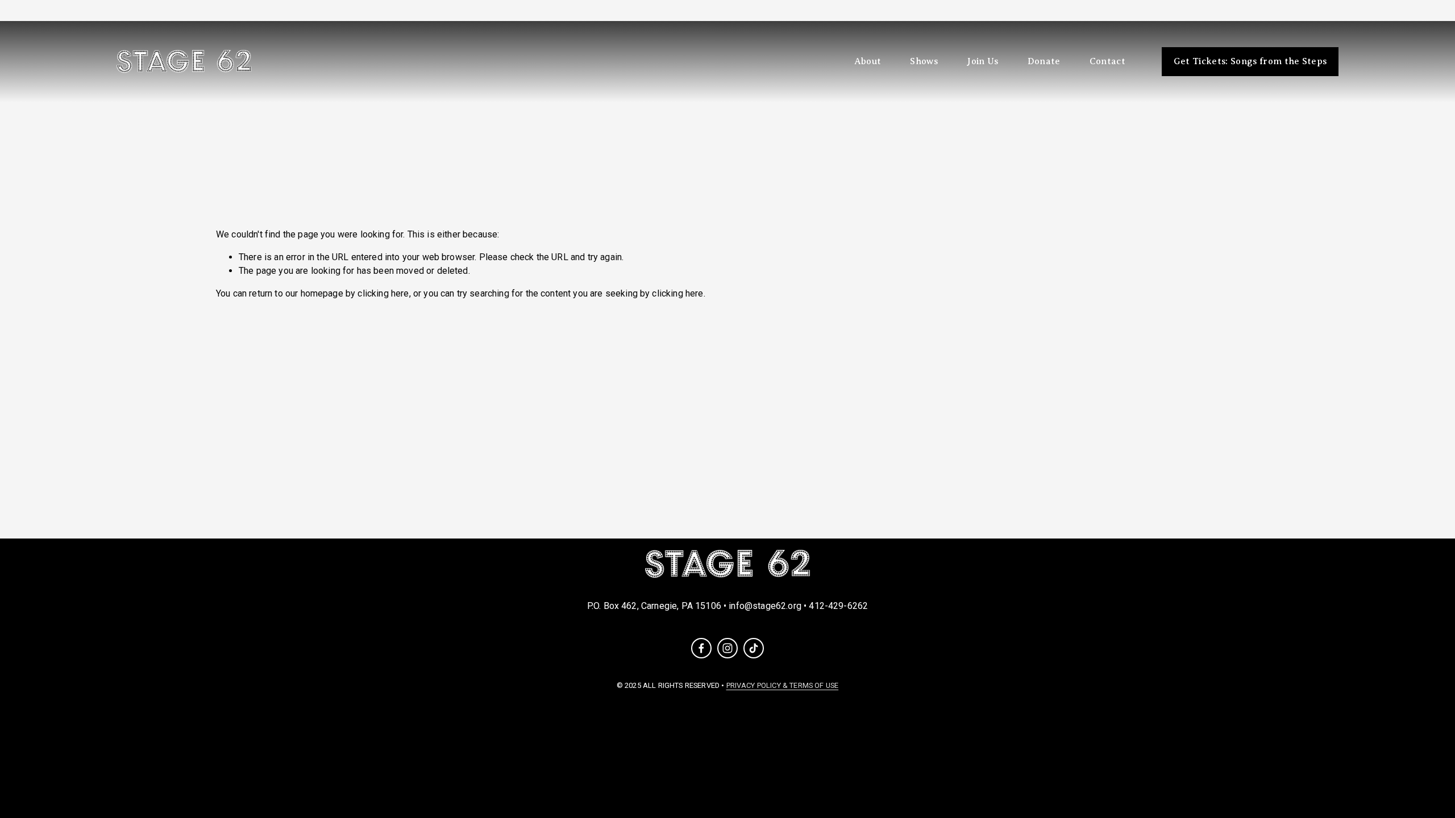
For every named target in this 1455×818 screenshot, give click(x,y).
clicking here (383, 293)
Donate (1044, 61)
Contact (1107, 61)
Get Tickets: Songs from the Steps (1250, 61)
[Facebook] (701, 648)
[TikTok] (753, 648)
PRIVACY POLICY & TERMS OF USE (782, 685)
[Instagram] (727, 648)
